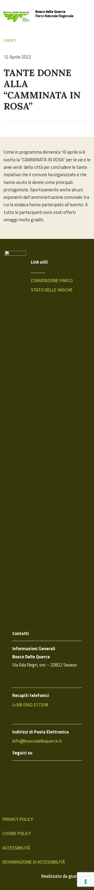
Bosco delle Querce (50, 11)
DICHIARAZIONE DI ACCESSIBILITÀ (33, 862)
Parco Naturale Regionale (54, 15)
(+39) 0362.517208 (30, 704)
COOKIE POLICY (16, 833)
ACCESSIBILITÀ (16, 847)
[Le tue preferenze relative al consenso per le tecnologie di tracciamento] (85, 881)
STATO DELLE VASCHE (52, 289)
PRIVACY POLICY (17, 819)
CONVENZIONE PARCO (52, 280)
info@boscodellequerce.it (37, 741)
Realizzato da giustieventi (66, 876)
